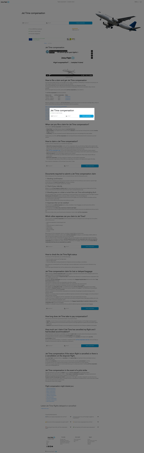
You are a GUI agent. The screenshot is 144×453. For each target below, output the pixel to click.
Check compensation (86, 116)
